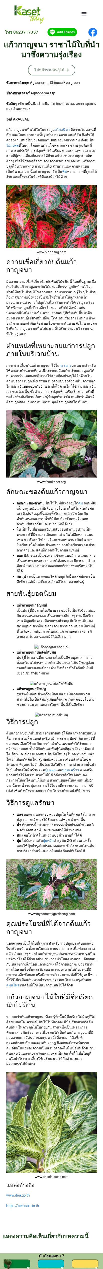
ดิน (80, 503)
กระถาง (65, 365)
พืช (64, 172)
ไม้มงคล (12, 145)
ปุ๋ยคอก (50, 770)
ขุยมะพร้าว (70, 770)
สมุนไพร (12, 985)
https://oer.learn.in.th (22, 1206)
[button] (84, 13)
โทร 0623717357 (21, 32)
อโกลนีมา (62, 130)
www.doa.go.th (18, 1195)
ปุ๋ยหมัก (48, 841)
